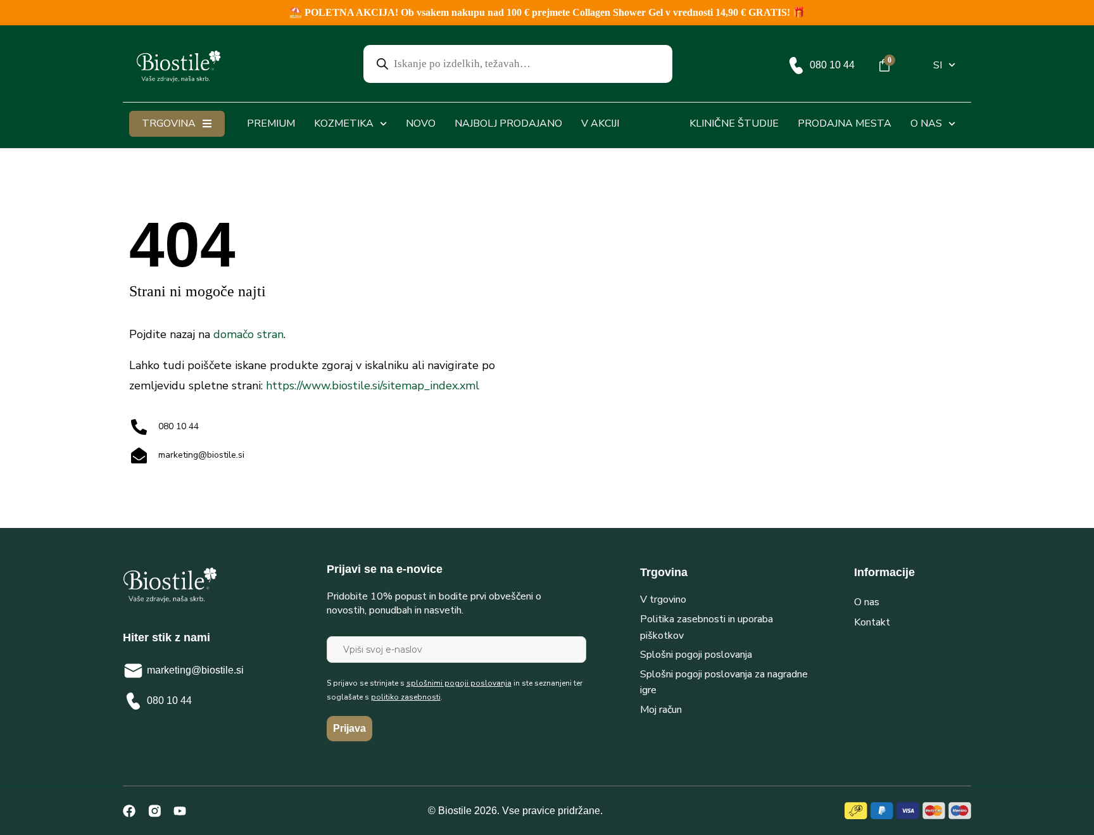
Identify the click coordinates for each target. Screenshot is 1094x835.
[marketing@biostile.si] (133, 670)
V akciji (600, 123)
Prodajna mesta (844, 123)
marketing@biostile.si (195, 670)
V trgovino (663, 599)
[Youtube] (179, 811)
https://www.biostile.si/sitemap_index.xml (372, 385)
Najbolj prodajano (508, 123)
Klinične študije (734, 123)
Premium (271, 123)
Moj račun (661, 710)
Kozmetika (344, 123)
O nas (926, 123)
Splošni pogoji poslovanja (696, 655)
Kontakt (872, 622)
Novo (421, 123)
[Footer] (154, 811)
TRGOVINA (169, 123)
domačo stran (248, 334)
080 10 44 (832, 65)
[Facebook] (129, 811)
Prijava (349, 728)
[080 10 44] (796, 65)
